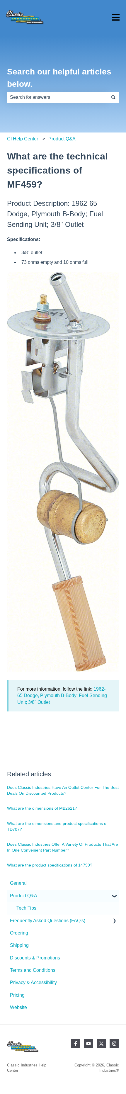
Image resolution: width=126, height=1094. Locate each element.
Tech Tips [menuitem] (26, 908)
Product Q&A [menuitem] (23, 895)
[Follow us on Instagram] (114, 1043)
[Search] (113, 97)
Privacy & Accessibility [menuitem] (33, 982)
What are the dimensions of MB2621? (42, 808)
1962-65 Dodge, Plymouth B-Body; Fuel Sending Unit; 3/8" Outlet (62, 696)
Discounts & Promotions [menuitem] (35, 957)
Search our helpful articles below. (59, 78)
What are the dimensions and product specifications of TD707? (57, 826)
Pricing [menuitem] (17, 995)
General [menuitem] (18, 883)
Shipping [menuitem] (19, 945)
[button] (114, 896)
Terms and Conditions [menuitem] (32, 970)
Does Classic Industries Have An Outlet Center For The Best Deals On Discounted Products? (63, 790)
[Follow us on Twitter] (101, 1043)
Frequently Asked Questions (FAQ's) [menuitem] (47, 920)
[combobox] (57, 97)
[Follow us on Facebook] (75, 1043)
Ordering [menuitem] (19, 932)
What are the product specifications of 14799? (49, 865)
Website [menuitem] (18, 1007)
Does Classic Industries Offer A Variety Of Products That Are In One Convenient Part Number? (62, 847)
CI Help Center (22, 138)
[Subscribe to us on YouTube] (88, 1043)
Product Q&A (62, 138)
